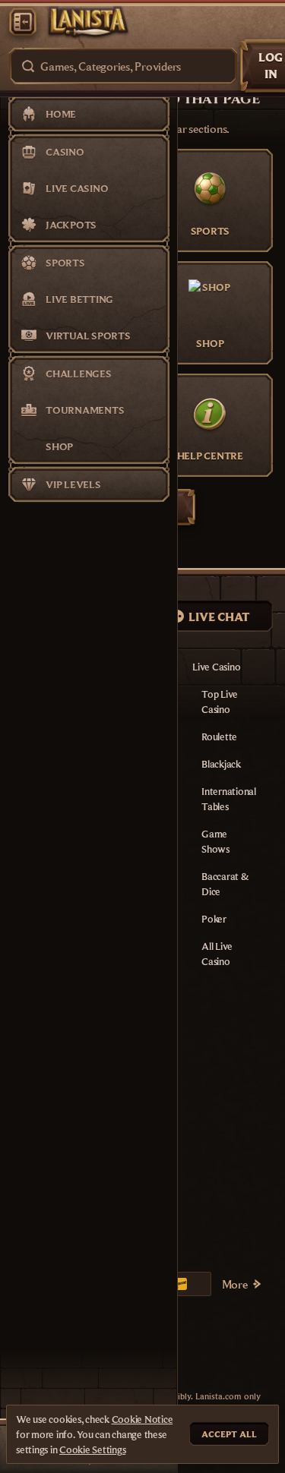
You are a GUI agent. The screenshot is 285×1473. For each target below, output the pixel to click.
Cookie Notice (142, 1419)
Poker (213, 919)
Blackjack (221, 764)
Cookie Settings (92, 1449)
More (235, 1284)
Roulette (219, 736)
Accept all (229, 1434)
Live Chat (219, 616)
